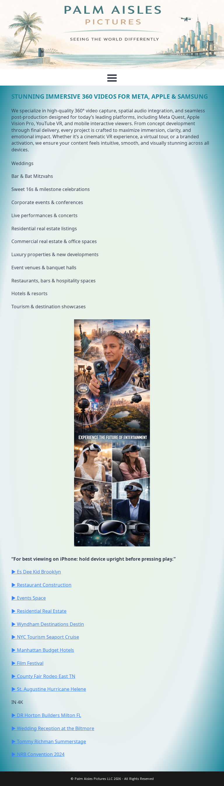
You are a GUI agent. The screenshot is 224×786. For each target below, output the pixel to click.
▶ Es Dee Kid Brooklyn (36, 572)
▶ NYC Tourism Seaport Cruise (45, 637)
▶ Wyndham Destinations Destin (47, 624)
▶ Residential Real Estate (38, 611)
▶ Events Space (28, 598)
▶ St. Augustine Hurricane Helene (48, 689)
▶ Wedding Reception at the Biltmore (52, 728)
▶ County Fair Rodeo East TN (43, 676)
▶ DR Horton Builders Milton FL (46, 715)
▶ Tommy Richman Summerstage (48, 741)
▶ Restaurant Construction (41, 585)
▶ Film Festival (27, 663)
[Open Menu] (112, 78)
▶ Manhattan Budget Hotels (42, 650)
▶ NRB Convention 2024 (37, 754)
